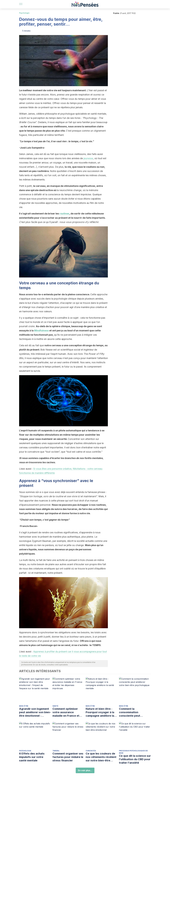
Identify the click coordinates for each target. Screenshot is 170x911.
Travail (56, 751)
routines (64, 213)
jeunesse (88, 158)
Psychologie (24, 13)
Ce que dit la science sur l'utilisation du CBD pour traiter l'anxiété (135, 759)
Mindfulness (41, 330)
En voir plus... (85, 770)
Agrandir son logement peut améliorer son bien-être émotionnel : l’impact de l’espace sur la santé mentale (35, 712)
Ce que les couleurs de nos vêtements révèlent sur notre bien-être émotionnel (101, 757)
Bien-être (23, 706)
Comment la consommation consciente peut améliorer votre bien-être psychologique (132, 712)
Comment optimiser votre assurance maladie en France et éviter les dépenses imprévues (65, 712)
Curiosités (91, 751)
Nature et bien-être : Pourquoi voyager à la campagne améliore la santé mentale (100, 712)
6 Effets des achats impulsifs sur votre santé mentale (31, 757)
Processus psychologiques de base (133, 752)
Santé (55, 706)
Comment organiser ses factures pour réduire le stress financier (67, 757)
